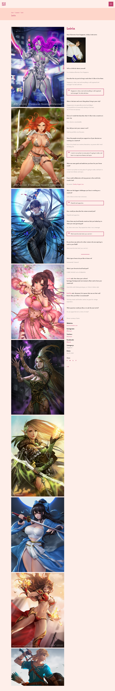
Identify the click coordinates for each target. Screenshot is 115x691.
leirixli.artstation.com (72, 325)
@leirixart (69, 331)
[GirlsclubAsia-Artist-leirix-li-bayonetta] (37, 226)
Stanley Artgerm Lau (78, 184)
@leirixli (69, 342)
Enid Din (69, 293)
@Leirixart (69, 336)
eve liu (69, 278)
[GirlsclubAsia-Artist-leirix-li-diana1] (37, 610)
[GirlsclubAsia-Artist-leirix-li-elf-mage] (37, 455)
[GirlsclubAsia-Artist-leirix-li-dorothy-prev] (37, 534)
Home (12, 12)
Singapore (17, 12)
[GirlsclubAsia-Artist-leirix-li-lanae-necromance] (37, 377)
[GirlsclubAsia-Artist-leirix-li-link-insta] (37, 667)
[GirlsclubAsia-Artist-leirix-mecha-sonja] (37, 67)
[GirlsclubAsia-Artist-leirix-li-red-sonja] (37, 148)
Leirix (95, 35)
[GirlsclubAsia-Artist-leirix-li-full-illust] (37, 301)
